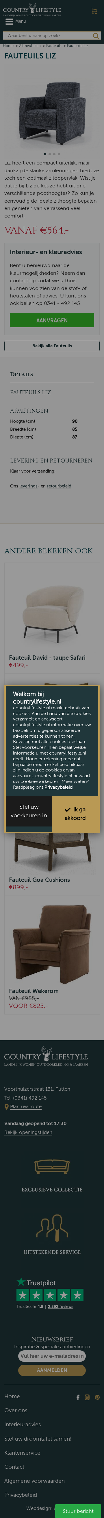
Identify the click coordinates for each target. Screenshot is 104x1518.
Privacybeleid (58, 787)
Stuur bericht (78, 1511)
